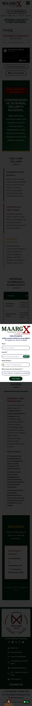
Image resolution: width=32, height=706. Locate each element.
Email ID (4, 352)
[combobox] (4, 365)
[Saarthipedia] (9, 701)
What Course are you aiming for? (12, 369)
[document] (16, 353)
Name (4, 343)
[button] (29, 326)
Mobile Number (6, 360)
